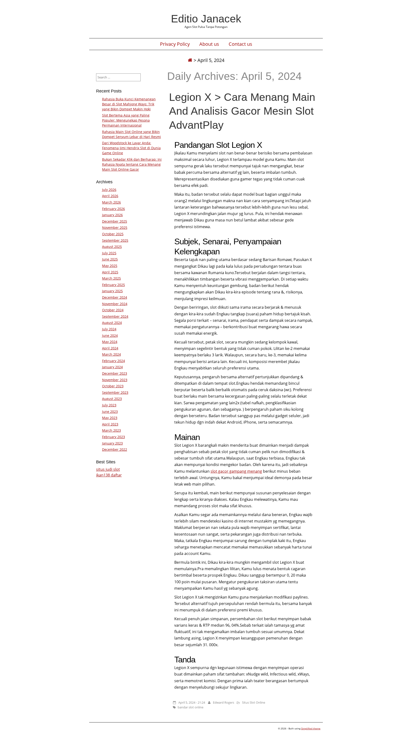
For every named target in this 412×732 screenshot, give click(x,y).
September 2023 (115, 392)
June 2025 (110, 259)
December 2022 (114, 449)
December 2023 (114, 373)
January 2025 (112, 291)
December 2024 (114, 297)
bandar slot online (190, 707)
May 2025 (109, 265)
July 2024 (109, 329)
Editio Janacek (206, 19)
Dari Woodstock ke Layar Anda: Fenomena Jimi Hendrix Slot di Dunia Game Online (131, 148)
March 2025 (111, 278)
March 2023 (111, 430)
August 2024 (112, 322)
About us (209, 44)
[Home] (190, 60)
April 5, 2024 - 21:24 (191, 702)
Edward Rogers (223, 702)
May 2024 (109, 341)
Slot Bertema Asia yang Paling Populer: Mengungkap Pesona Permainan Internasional (126, 120)
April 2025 (110, 272)
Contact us (240, 44)
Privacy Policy (175, 44)
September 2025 (115, 240)
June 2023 (110, 411)
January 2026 (112, 215)
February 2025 (113, 284)
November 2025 (114, 227)
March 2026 (111, 202)
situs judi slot (108, 469)
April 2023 (110, 424)
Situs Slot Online (253, 702)
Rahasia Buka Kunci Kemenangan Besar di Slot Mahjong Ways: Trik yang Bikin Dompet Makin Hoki (129, 104)
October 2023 (113, 386)
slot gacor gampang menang (236, 471)
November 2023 (114, 380)
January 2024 (112, 367)
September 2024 (115, 316)
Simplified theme (310, 728)
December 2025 (114, 221)
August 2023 (112, 398)
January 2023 (112, 443)
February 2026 (113, 208)
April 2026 (110, 196)
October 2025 (113, 234)
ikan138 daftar (109, 475)
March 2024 (111, 354)
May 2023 (109, 417)
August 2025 (112, 246)
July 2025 (109, 253)
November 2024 (114, 304)
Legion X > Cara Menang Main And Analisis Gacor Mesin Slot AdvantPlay (242, 111)
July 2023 (109, 405)
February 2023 (113, 437)
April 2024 (110, 348)
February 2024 (113, 360)
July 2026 (109, 189)
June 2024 (110, 335)
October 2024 (113, 310)
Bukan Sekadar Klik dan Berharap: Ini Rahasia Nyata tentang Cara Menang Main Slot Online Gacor (132, 164)
